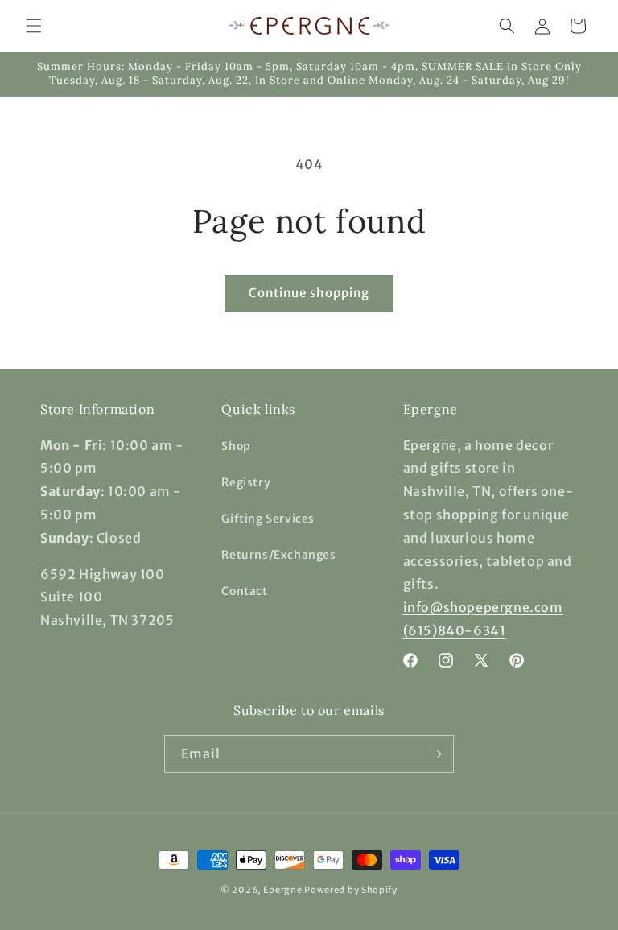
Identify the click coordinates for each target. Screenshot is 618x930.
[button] (34, 25)
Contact (244, 591)
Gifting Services (268, 518)
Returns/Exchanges (278, 555)
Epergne (283, 889)
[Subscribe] (435, 754)
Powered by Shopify (351, 889)
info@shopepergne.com (483, 607)
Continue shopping (309, 292)
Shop (235, 446)
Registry (245, 482)
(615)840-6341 (454, 630)
